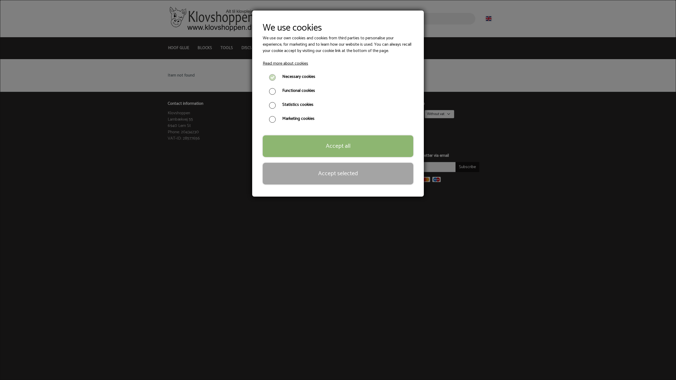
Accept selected (338, 173)
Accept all (338, 146)
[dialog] (338, 190)
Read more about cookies (285, 63)
